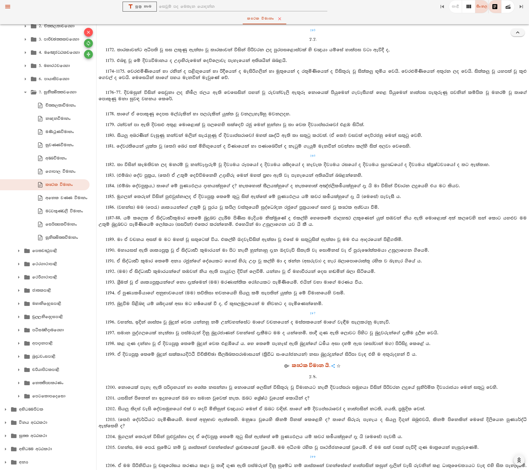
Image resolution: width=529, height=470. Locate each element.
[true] (508, 6)
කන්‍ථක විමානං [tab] (260, 19)
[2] (468, 6)
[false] (494, 6)
